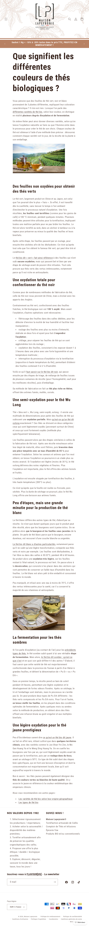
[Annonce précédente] (4, 43)
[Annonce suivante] (84, 43)
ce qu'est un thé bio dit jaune (57, 737)
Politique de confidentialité (72, 916)
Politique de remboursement (50, 916)
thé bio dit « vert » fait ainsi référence (34, 258)
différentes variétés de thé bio (27, 112)
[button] (6, 19)
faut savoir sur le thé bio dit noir (42, 372)
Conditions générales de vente (71, 919)
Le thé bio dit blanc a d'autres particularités (34, 544)
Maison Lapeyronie (30, 916)
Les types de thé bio (28, 802)
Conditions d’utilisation (20, 919)
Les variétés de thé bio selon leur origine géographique (46, 799)
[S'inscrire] (55, 882)
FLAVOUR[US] (34, 874)
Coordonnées (53, 919)
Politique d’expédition (38, 919)
